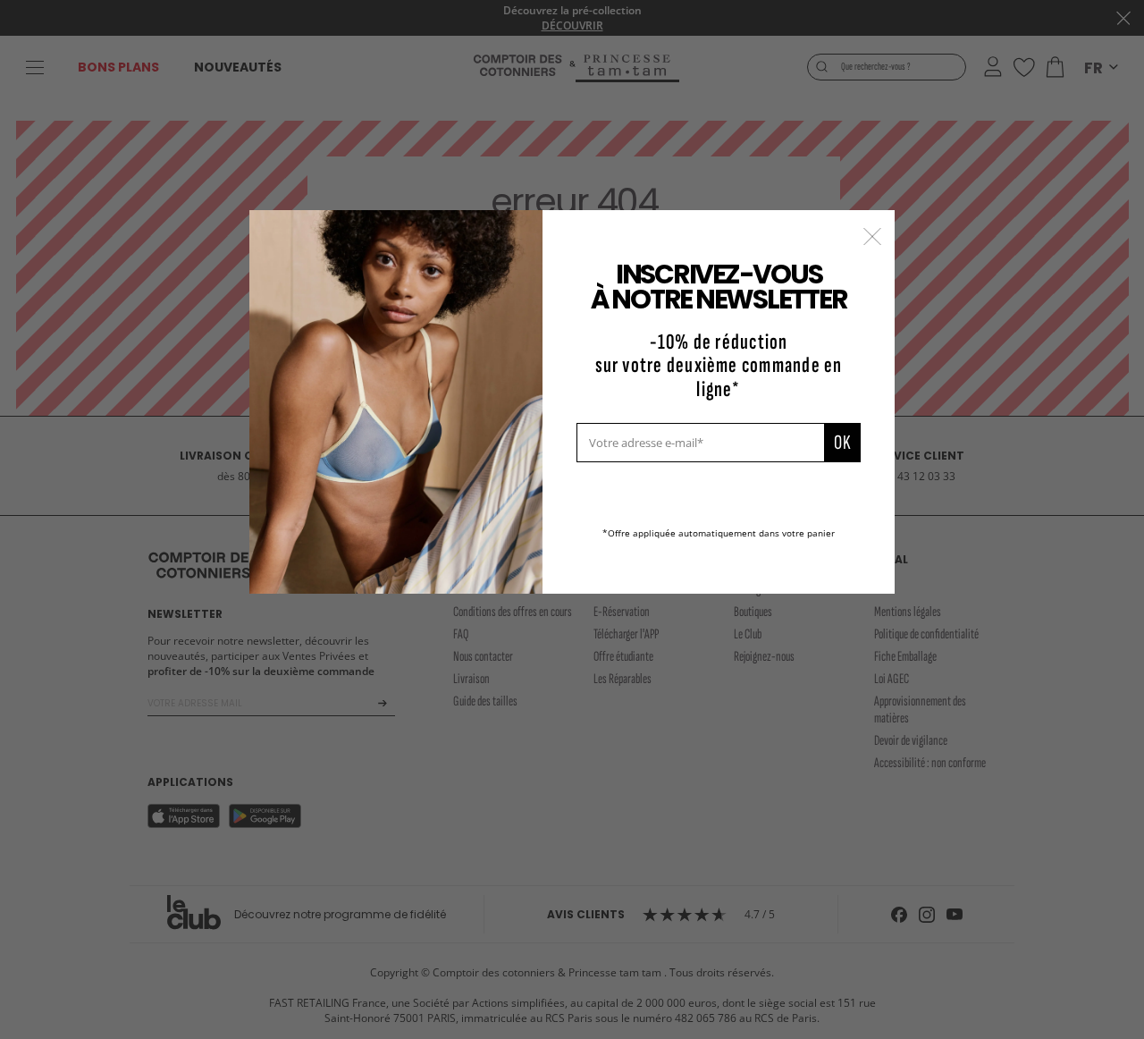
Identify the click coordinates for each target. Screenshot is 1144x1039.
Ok (842, 442)
